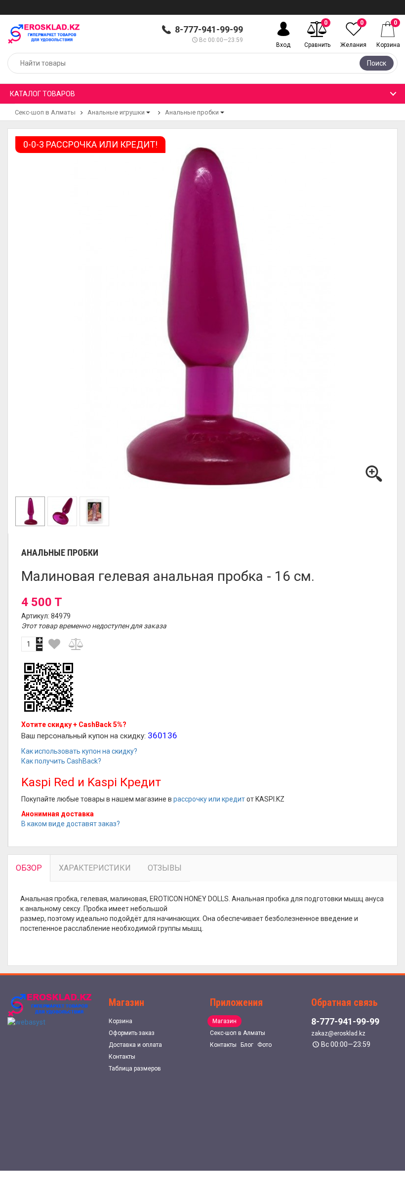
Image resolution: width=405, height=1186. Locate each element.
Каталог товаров (42, 94)
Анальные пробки (192, 112)
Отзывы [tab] (165, 868)
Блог (247, 1044)
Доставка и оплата (135, 1044)
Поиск (376, 63)
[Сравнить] (76, 644)
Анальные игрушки (116, 112)
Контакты (122, 1056)
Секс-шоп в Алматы (45, 112)
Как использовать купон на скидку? (79, 751)
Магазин (224, 1021)
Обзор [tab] (29, 868)
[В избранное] (54, 644)
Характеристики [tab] (95, 868)
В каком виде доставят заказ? (70, 824)
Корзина (120, 1021)
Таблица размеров (135, 1068)
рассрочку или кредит (209, 799)
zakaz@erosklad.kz (338, 1033)
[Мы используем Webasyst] (26, 1022)
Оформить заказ (132, 1033)
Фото (264, 1044)
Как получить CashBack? (61, 761)
